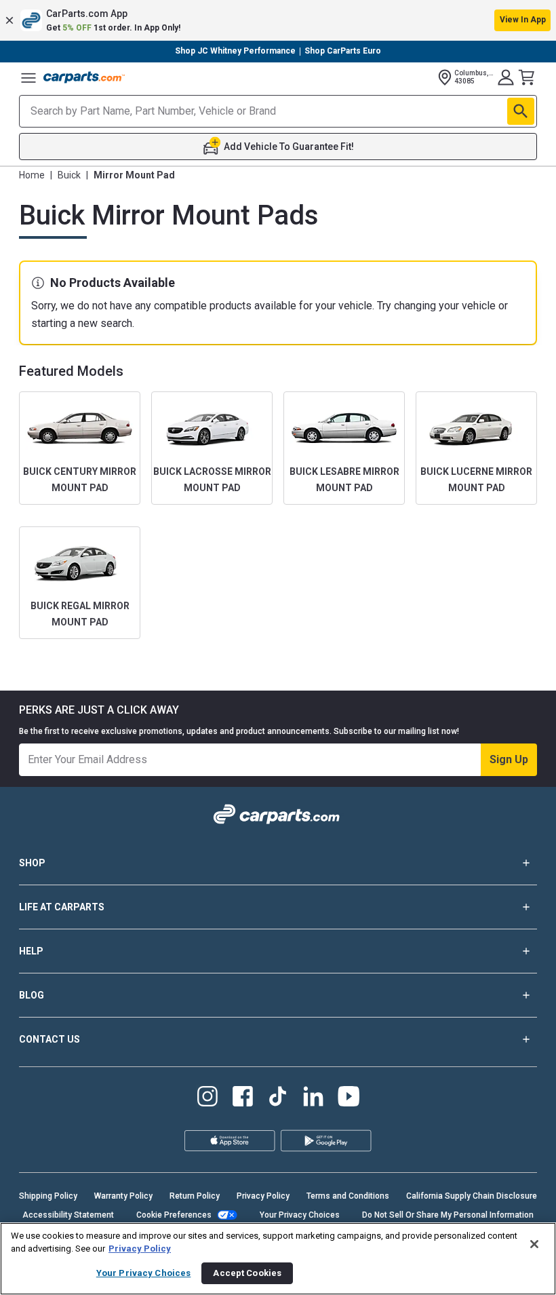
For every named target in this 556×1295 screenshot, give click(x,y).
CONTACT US (49, 1039)
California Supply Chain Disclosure (471, 1196)
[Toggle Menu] (28, 77)
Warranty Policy (123, 1196)
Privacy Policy (263, 1196)
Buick (69, 175)
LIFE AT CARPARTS (61, 907)
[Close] (534, 1244)
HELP (31, 951)
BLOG (31, 995)
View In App (523, 19)
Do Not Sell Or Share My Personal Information (448, 1215)
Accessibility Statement (68, 1215)
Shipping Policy (48, 1196)
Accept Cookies (247, 1273)
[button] (278, 20)
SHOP (32, 862)
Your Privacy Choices (300, 1215)
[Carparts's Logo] (84, 77)
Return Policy (195, 1196)
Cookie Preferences (174, 1215)
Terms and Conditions (347, 1196)
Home (32, 175)
